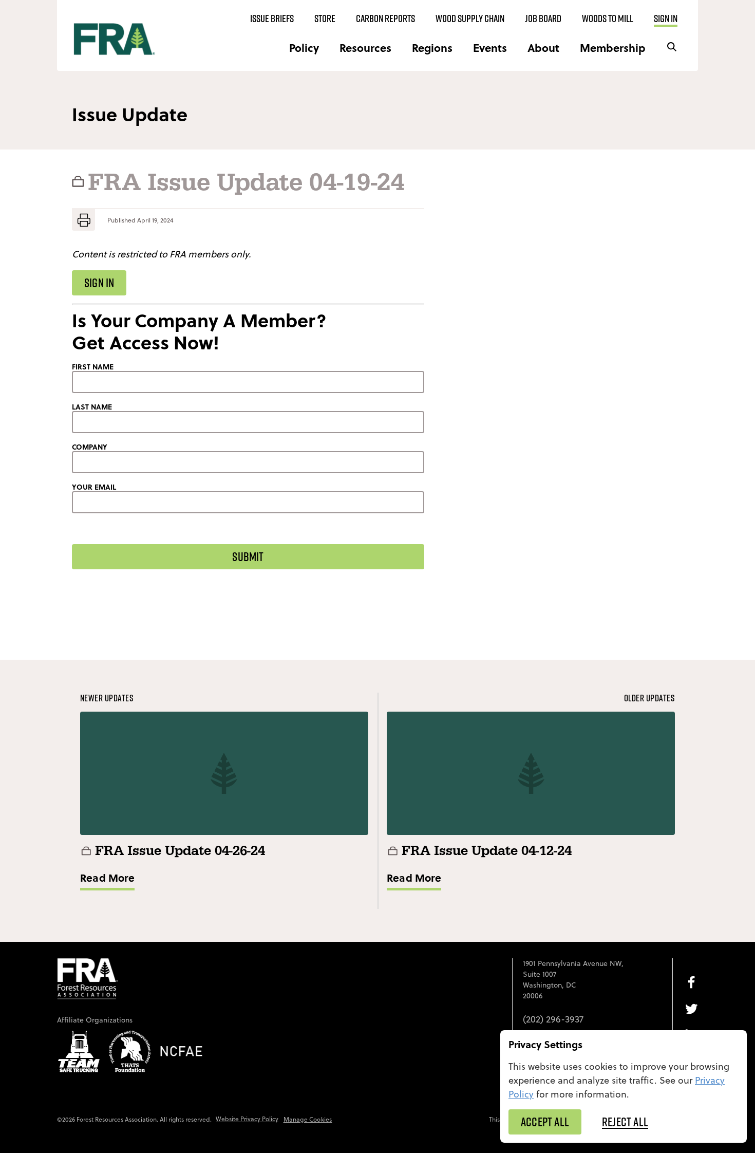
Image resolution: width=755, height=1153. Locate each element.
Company (89, 447)
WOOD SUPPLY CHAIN (470, 18)
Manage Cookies (308, 1119)
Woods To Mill (607, 18)
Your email (94, 487)
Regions (432, 47)
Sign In (99, 282)
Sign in (665, 18)
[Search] (672, 47)
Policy (304, 47)
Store (324, 18)
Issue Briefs (272, 18)
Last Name (92, 407)
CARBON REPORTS (385, 18)
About (543, 47)
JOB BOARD (543, 18)
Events (490, 47)
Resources (365, 47)
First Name (93, 366)
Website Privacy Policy (247, 1118)
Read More (107, 877)
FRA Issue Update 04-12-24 (487, 851)
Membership (613, 47)
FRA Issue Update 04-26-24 (180, 851)
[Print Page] (83, 220)
